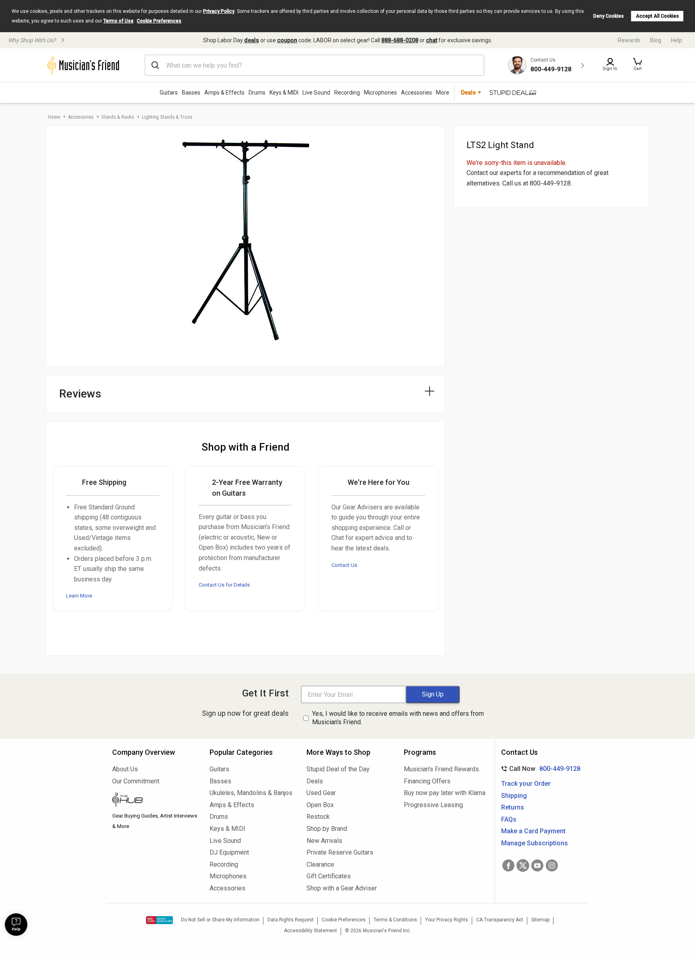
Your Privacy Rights (446, 920)
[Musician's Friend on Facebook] (508, 865)
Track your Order (526, 783)
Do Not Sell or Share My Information (220, 920)
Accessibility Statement (310, 930)
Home (54, 117)
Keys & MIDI (283, 92)
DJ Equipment (229, 852)
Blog (655, 40)
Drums (257, 92)
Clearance (320, 864)
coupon (287, 40)
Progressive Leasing (433, 805)
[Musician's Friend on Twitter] (523, 865)
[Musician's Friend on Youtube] (537, 865)
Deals (314, 781)
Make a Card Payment (533, 831)
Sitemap (540, 920)
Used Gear (321, 793)
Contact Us (344, 565)
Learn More (79, 596)
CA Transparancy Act (499, 920)
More (442, 92)
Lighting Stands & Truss (167, 117)
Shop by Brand (326, 828)
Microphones (380, 92)
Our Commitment (135, 781)
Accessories (416, 92)
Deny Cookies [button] (608, 16)
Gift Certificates (328, 876)
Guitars (169, 92)
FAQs (508, 819)
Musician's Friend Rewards (441, 769)
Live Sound (316, 92)
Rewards (629, 40)
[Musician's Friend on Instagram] (552, 865)
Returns (512, 807)
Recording (347, 92)
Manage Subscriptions (534, 843)
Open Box (320, 805)
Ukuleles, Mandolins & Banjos (251, 793)
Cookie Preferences (159, 21)
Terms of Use (118, 21)
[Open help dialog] (16, 924)
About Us (125, 769)
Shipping (514, 795)
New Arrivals (324, 841)
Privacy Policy (218, 11)
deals (251, 40)
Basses (191, 92)
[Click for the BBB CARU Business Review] (159, 920)
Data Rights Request (290, 920)
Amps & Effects (224, 92)
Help (676, 40)
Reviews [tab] (80, 393)
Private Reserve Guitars (339, 852)
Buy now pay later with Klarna (444, 793)
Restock (318, 816)
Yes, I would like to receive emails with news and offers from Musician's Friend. (398, 718)
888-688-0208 (399, 40)
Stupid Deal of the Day (338, 769)
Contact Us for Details (224, 585)
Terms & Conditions (395, 920)
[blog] (154, 801)
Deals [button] (468, 92)
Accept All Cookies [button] (657, 16)
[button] (637, 65)
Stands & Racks (117, 117)
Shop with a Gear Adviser (341, 888)
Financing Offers (427, 781)
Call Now (539, 769)
